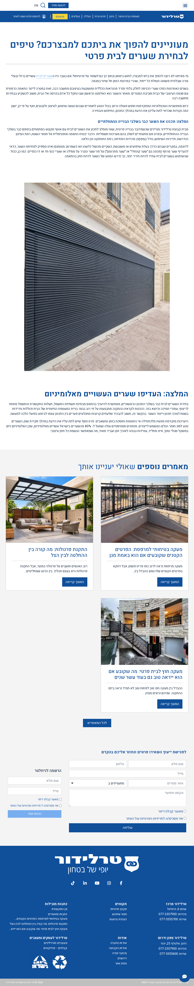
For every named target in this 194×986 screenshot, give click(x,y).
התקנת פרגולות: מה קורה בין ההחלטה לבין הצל (38, 924)
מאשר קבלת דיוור (170, 811)
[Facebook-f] (121, 883)
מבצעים (60, 17)
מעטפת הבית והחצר (128, 16)
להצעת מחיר (58, 5)
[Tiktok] (72, 883)
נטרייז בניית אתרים (172, 982)
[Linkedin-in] (84, 883)
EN (36, 5)
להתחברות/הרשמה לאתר (26, 16)
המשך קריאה (170, 582)
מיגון (111, 16)
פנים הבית (100, 16)
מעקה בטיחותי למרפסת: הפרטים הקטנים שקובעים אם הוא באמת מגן (41, 919)
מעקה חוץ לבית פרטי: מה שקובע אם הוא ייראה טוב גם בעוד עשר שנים (38, 929)
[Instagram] (109, 883)
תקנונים (121, 904)
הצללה (87, 16)
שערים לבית (44, 76)
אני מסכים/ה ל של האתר (154, 818)
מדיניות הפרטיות (151, 818)
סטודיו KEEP (148, 982)
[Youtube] (97, 883)
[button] (185, 5)
